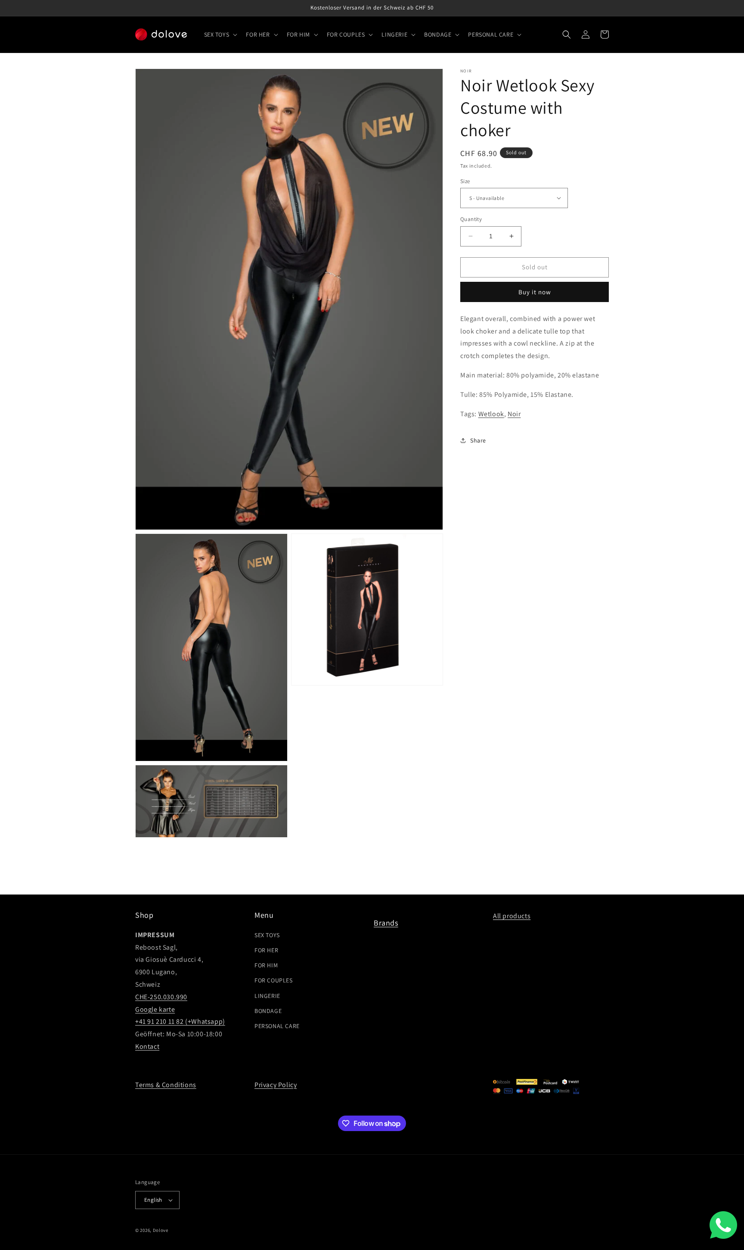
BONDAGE (268, 1011)
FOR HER (266, 950)
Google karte (155, 1009)
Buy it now (534, 291)
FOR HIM (266, 965)
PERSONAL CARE (277, 1026)
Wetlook (491, 413)
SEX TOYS (267, 935)
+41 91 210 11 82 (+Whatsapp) (180, 1021)
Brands (386, 923)
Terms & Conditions (165, 1084)
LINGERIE (267, 995)
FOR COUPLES (273, 980)
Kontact (147, 1046)
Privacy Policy (275, 1084)
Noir (514, 413)
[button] (220, 34)
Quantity (471, 219)
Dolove (160, 1230)
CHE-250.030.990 (161, 996)
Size (465, 180)
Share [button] (478, 440)
